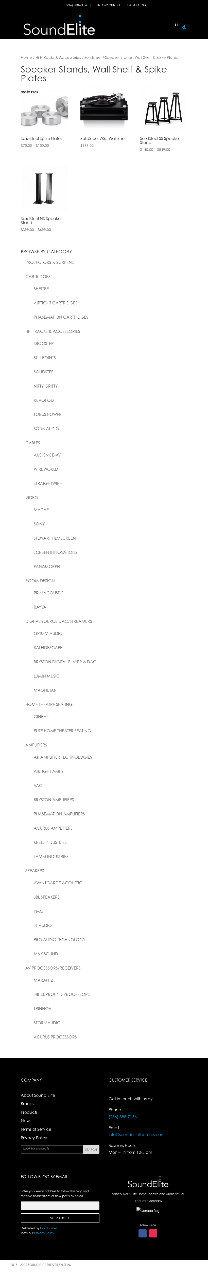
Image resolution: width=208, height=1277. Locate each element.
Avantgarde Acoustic (58, 882)
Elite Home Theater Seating (62, 730)
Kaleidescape (48, 647)
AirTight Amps (48, 771)
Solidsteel (92, 57)
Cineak (41, 716)
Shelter (41, 288)
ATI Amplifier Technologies (63, 757)
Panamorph (47, 566)
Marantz (43, 980)
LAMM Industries (51, 856)
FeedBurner (48, 1228)
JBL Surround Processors (62, 994)
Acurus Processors (55, 1036)
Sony (39, 523)
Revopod (44, 400)
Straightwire (48, 483)
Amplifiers (36, 744)
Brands (27, 1103)
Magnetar (45, 690)
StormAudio (47, 1022)
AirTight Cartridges (55, 302)
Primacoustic (49, 592)
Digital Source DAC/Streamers (58, 621)
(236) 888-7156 (76, 5)
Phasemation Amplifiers (59, 813)
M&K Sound (46, 953)
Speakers (34, 870)
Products (29, 1112)
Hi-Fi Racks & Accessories (58, 57)
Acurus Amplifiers (53, 828)
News (26, 1120)
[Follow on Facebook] (142, 1233)
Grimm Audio (48, 633)
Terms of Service (36, 1129)
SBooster (44, 343)
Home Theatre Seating (49, 704)
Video (31, 497)
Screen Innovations (55, 552)
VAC (38, 785)
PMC (38, 911)
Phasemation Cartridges (61, 317)
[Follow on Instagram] (153, 1233)
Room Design (40, 580)
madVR (41, 509)
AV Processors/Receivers (53, 968)
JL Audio (43, 925)
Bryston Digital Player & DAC (65, 661)
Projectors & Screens (49, 262)
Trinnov (42, 1008)
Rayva (40, 607)
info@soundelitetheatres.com (121, 5)
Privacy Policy (34, 1137)
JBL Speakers (47, 897)
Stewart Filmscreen (55, 538)
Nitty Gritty (46, 386)
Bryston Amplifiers (54, 799)
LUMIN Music (47, 676)
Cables (32, 442)
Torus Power (48, 414)
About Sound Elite (38, 1095)
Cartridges (37, 276)
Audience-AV (47, 455)
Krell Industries (50, 842)
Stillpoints (45, 357)
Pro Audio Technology (59, 939)
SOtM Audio (46, 428)
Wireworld (46, 469)
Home (26, 57)
